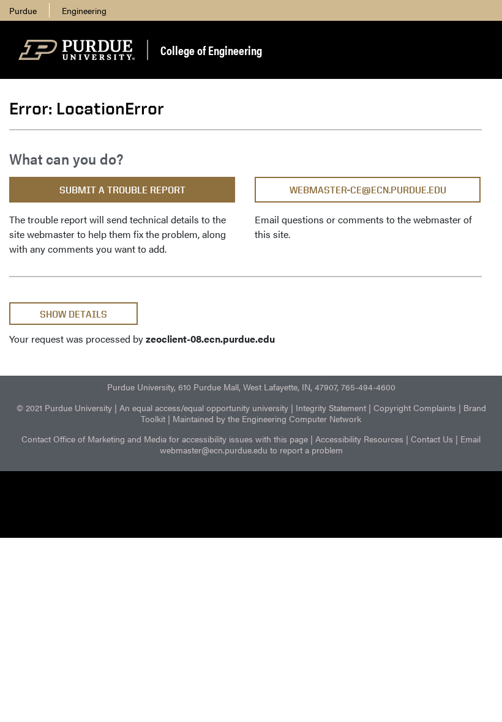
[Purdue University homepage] (76, 50)
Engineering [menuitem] (84, 10)
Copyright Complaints (414, 407)
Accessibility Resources (359, 439)
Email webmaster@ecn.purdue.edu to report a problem (320, 444)
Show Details (73, 314)
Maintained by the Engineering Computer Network (267, 418)
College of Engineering (211, 50)
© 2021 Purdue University (64, 407)
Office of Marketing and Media (110, 439)
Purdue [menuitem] (23, 10)
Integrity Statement (331, 407)
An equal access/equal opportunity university (203, 407)
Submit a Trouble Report (122, 190)
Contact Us (432, 439)
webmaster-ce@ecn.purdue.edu (368, 190)
